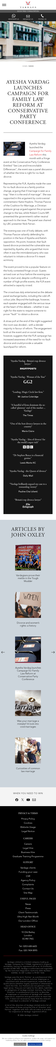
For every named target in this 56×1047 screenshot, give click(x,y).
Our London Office (28, 920)
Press (28, 908)
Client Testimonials (28, 912)
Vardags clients (28, 867)
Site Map (28, 892)
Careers (28, 843)
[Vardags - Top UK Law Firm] (28, 7)
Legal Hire (28, 848)
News (31, 66)
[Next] (53, 652)
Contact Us (28, 888)
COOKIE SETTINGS (20, 1044)
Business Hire (28, 852)
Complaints (28, 884)
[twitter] (22, 800)
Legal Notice (28, 831)
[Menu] (4, 4)
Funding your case (28, 872)
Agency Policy (28, 880)
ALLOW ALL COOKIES (35, 1044)
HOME (24, 66)
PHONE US (42, 19)
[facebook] (17, 800)
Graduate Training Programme (28, 856)
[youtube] (28, 800)
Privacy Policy (28, 818)
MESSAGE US (28, 19)
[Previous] (3, 652)
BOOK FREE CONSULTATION (28, 11)
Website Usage (28, 827)
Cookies (28, 823)
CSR (28, 876)
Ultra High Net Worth (28, 916)
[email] (34, 800)
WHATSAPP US (13, 19)
